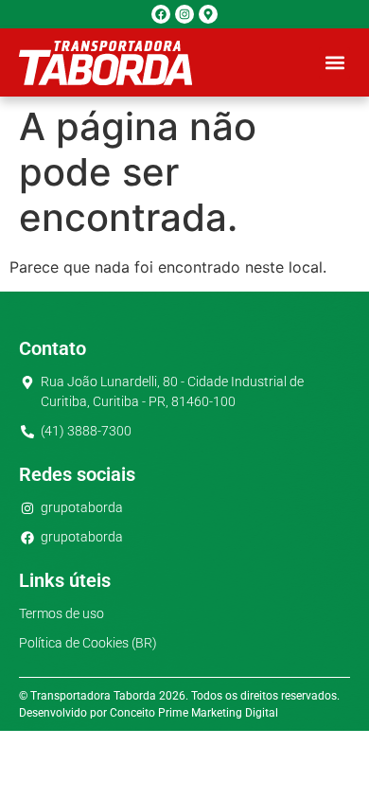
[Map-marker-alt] (208, 14)
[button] (334, 63)
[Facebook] (160, 14)
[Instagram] (184, 14)
